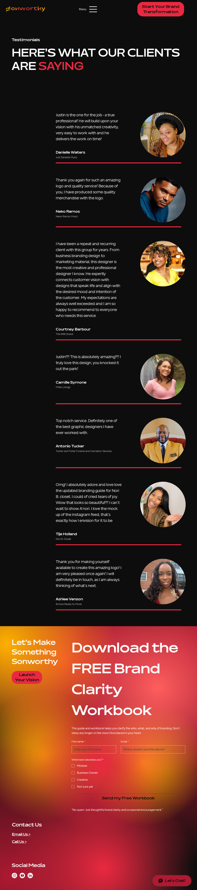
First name (78, 742)
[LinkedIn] (30, 875)
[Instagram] (14, 875)
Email (125, 742)
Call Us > (19, 841)
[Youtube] (22, 875)
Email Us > (21, 834)
